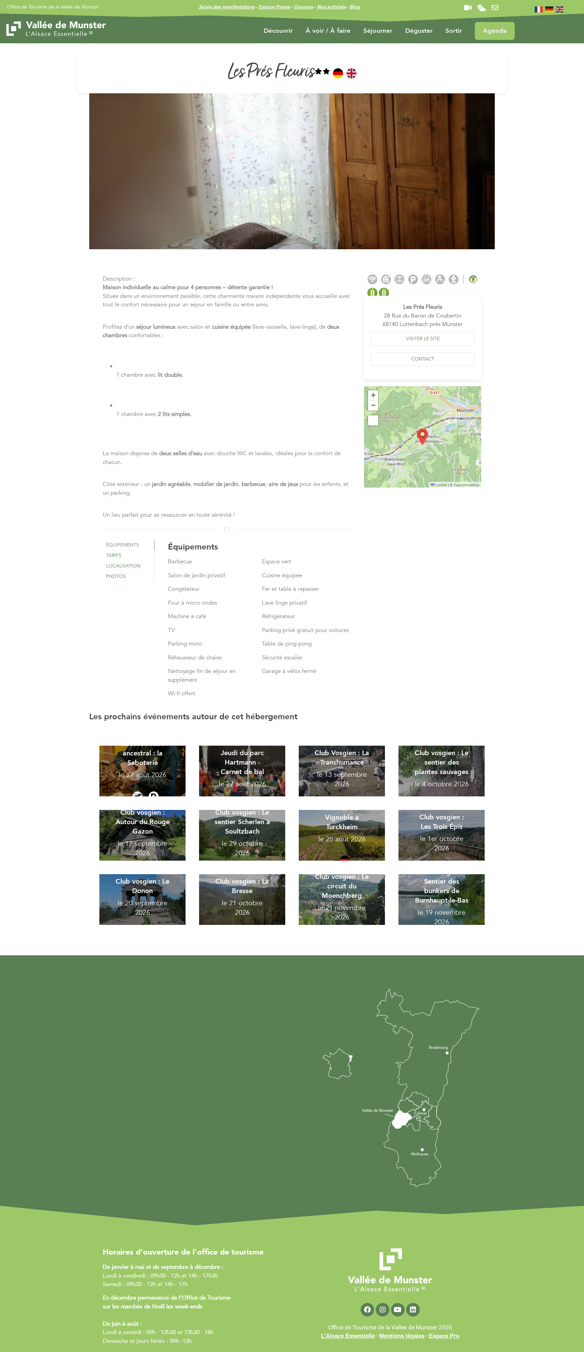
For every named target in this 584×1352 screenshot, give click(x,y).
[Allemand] (338, 73)
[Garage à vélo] (426, 279)
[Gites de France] (473, 279)
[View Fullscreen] (373, 420)
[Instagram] (382, 1309)
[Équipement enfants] (453, 279)
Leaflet (441, 484)
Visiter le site (423, 338)
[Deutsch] (549, 9)
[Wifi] (372, 279)
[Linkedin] (413, 1309)
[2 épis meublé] (378, 293)
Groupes (303, 7)
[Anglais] (351, 73)
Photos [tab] (116, 576)
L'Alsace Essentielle (348, 1336)
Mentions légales (401, 1336)
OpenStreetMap (467, 484)
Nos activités (331, 7)
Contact (422, 359)
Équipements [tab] (122, 545)
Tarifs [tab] (113, 555)
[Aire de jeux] (440, 279)
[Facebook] (367, 1309)
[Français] (539, 9)
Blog (354, 7)
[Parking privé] (413, 279)
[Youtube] (398, 1309)
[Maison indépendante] (386, 279)
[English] (560, 9)
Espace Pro (444, 1336)
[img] (322, 73)
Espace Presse (274, 7)
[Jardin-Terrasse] (399, 279)
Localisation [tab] (123, 566)
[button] (422, 436)
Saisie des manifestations (226, 7)
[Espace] (463, 279)
